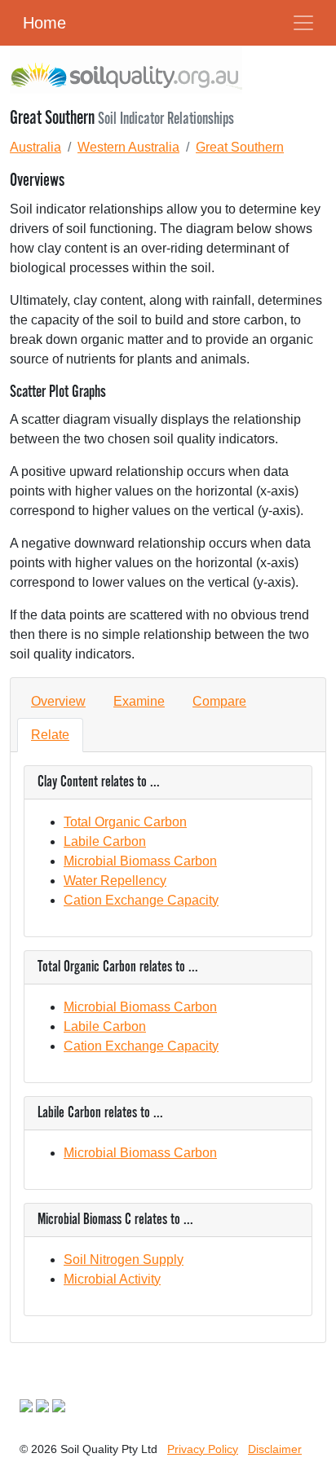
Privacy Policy (202, 1449)
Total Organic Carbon (125, 822)
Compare (219, 701)
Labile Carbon (105, 841)
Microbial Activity (112, 1279)
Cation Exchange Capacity (141, 900)
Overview (58, 701)
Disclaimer (275, 1449)
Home (44, 23)
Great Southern (240, 147)
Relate (50, 735)
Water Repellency (115, 880)
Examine (139, 701)
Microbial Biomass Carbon (140, 861)
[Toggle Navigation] (303, 23)
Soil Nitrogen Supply (123, 1259)
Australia (35, 147)
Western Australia (128, 147)
